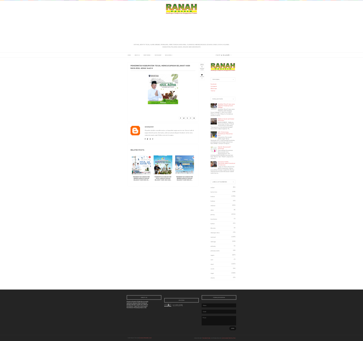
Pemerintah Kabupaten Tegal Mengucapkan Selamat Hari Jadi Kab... (163, 178)
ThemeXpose (206, 338)
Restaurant (158, 55)
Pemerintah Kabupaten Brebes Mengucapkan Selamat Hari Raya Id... (141, 178)
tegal (212, 273)
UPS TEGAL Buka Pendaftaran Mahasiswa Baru (225, 133)
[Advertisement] (181, 29)
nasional (213, 237)
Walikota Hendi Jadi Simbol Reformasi (226, 119)
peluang (213, 246)
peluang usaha (215, 250)
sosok (212, 269)
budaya (213, 201)
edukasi (213, 205)
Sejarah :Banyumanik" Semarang (224, 147)
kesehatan (214, 219)
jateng (213, 214)
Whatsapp (214, 88)
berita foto (214, 192)
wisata (213, 278)
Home (129, 55)
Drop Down (146, 55)
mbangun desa (215, 232)
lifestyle (213, 228)
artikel (212, 187)
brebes (213, 196)
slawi (212, 264)
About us (137, 55)
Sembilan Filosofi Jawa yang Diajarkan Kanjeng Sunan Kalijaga (226, 105)
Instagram (214, 86)
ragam (212, 255)
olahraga (213, 241)
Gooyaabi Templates (228, 338)
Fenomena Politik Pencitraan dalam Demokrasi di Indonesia (226, 163)
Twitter (213, 91)
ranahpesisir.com (145, 338)
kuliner (213, 223)
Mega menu (168, 55)
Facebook (213, 84)
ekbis (212, 210)
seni (212, 259)
